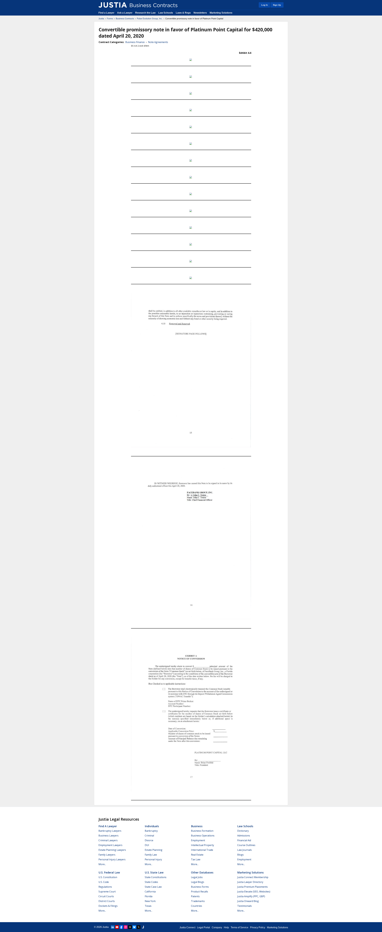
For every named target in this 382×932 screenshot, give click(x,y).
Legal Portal (203, 927)
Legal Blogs (197, 882)
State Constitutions (155, 877)
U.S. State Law (154, 872)
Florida (148, 896)
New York (150, 901)
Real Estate (197, 854)
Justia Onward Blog (248, 901)
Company (217, 927)
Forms (110, 18)
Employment (198, 840)
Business (196, 826)
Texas (148, 906)
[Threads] (130, 927)
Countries (196, 906)
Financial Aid (244, 840)
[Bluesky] (134, 927)
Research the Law (145, 12)
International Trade (202, 850)
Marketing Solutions (221, 12)
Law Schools (165, 12)
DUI (147, 845)
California (150, 891)
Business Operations (202, 835)
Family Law (151, 854)
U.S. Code (103, 882)
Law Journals (244, 850)
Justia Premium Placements (252, 886)
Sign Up (277, 5)
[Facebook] (121, 927)
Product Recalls (199, 891)
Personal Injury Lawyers (111, 859)
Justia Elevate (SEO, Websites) (253, 891)
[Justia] (112, 5)
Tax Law (195, 859)
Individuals (152, 826)
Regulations (105, 886)
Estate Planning (153, 850)
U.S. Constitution (107, 877)
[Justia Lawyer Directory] (143, 927)
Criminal (149, 835)
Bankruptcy (151, 830)
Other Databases (202, 872)
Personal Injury (153, 859)
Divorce (149, 840)
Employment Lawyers (110, 845)
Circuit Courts (106, 896)
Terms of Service (239, 927)
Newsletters (200, 12)
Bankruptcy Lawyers (109, 830)
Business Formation (202, 830)
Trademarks (198, 901)
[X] (138, 927)
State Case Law (153, 886)
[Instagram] (125, 927)
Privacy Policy (257, 927)
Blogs (240, 854)
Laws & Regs (183, 12)
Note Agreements (158, 42)
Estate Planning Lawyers (112, 850)
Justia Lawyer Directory (250, 882)
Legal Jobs (197, 877)
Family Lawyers (106, 854)
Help (226, 927)
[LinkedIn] (112, 927)
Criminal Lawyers (108, 840)
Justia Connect (187, 927)
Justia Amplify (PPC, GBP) (251, 896)
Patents (195, 896)
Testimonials (244, 906)
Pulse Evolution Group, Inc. (149, 18)
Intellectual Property (202, 845)
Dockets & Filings (108, 906)
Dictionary (243, 830)
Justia (101, 18)
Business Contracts (125, 18)
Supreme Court (107, 891)
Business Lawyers (108, 835)
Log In (264, 5)
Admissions (243, 835)
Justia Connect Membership (252, 877)
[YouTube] (117, 927)
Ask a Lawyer (125, 12)
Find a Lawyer (106, 12)
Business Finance (135, 42)
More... (102, 864)
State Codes (151, 882)
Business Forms (200, 886)
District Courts (106, 901)
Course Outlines (246, 845)
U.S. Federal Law (109, 872)
